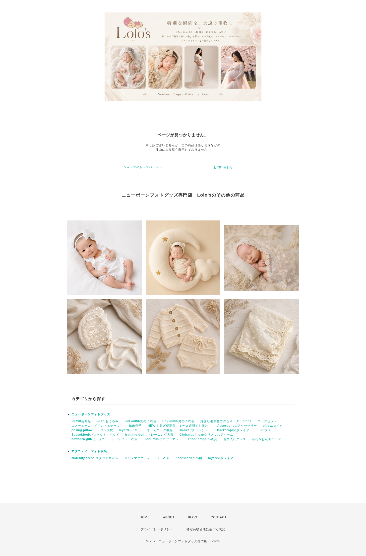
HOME (145, 517)
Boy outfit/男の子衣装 (178, 421)
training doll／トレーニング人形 (149, 434)
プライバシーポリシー (157, 529)
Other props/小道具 (202, 439)
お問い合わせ (223, 167)
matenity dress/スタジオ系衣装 (94, 458)
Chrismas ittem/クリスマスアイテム (206, 434)
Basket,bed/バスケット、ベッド (95, 434)
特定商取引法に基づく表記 (205, 529)
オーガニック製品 (160, 430)
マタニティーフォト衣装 (89, 451)
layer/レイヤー (130, 430)
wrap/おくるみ (108, 421)
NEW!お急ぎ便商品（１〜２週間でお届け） (179, 425)
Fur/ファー (266, 430)
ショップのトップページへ (142, 167)
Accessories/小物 (189, 458)
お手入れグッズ (234, 439)
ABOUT (169, 517)
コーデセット (267, 421)
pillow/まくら (273, 425)
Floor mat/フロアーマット (162, 439)
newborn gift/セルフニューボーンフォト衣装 (104, 439)
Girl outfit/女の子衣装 (140, 421)
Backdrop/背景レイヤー (234, 430)
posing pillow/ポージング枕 (92, 430)
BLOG (192, 517)
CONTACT (219, 517)
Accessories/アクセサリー (237, 425)
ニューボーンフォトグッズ (90, 414)
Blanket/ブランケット (195, 430)
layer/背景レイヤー (222, 458)
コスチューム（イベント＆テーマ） (97, 425)
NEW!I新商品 (81, 421)
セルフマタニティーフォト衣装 (147, 458)
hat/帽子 (135, 425)
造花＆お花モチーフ (266, 439)
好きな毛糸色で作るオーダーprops (225, 421)
